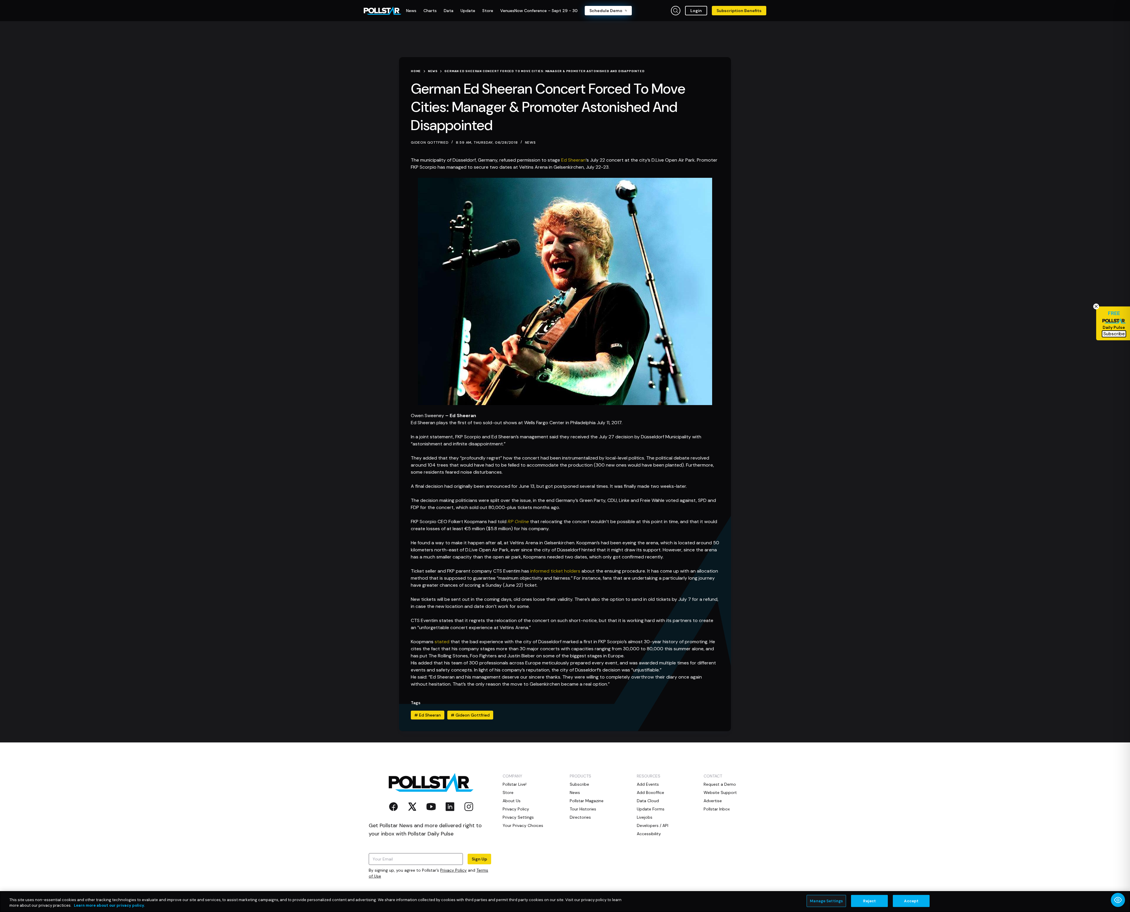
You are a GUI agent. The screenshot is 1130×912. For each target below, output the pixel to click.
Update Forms (650, 809)
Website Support (720, 792)
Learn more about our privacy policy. (109, 905)
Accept (911, 900)
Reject (869, 900)
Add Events (648, 784)
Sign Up (479, 859)
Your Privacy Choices (523, 825)
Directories (580, 817)
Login (696, 10)
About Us (512, 800)
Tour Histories (583, 809)
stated (442, 642)
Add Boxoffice (650, 792)
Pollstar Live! (514, 784)
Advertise (713, 800)
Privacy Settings (518, 817)
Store (508, 792)
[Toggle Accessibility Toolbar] (1118, 900)
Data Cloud (648, 800)
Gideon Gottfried (470, 715)
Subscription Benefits (739, 10)
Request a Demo (720, 784)
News (530, 142)
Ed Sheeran (573, 160)
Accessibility (649, 833)
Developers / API (652, 825)
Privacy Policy (453, 870)
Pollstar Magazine (587, 800)
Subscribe (579, 784)
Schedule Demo (605, 10)
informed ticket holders (555, 571)
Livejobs (644, 817)
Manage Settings (826, 900)
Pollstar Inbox (717, 809)
